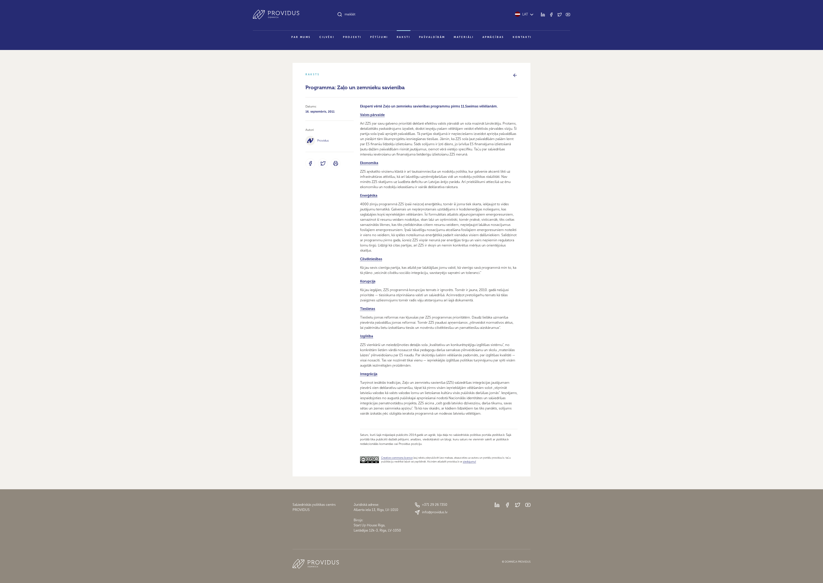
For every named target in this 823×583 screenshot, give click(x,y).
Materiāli (464, 37)
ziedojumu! (469, 461)
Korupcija (367, 281)
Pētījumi (379, 37)
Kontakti (522, 37)
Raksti (403, 37)
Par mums (301, 37)
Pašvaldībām (432, 37)
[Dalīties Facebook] (310, 163)
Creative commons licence (397, 457)
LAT (525, 14)
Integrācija (368, 374)
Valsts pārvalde (372, 115)
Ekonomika (369, 163)
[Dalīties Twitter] (323, 163)
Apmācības (493, 37)
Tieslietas (367, 309)
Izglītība (366, 336)
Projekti (352, 37)
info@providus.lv (435, 512)
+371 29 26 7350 (434, 505)
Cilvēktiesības (371, 259)
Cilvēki (326, 37)
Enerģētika (368, 195)
